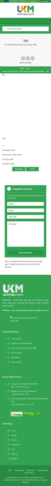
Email (11, 210)
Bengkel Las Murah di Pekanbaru (23, 391)
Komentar (13, 224)
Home (22, 68)
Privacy (14, 440)
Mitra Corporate (43, 470)
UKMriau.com (27, 477)
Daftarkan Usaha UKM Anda (21, 343)
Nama (11, 204)
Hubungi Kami (16, 353)
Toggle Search (14, 29)
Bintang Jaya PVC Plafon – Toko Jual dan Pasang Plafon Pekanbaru (23, 71)
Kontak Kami (31, 470)
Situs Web (12, 217)
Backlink (14, 459)
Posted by (27, 45)
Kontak (13, 435)
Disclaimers (15, 357)
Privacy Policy (16, 362)
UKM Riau (7, 480)
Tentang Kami (16, 339)
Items (27, 68)
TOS (13, 449)
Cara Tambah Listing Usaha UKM (23, 348)
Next (32, 169)
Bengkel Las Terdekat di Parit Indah (24, 384)
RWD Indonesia (34, 480)
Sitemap (14, 454)
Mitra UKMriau (29, 473)
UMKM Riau (16, 480)
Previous (18, 169)
